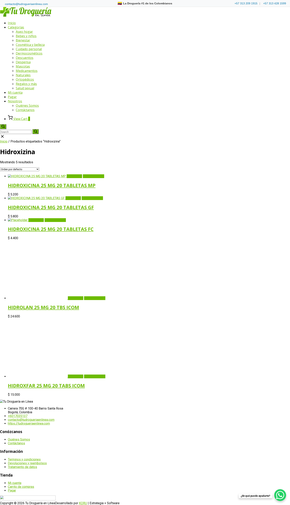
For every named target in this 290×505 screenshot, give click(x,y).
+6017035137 (17, 416)
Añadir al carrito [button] (93, 176)
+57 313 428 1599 (274, 3)
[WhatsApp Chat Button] (280, 495)
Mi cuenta (15, 92)
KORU (83, 503)
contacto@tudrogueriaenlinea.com (26, 4)
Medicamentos (26, 71)
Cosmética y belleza (30, 44)
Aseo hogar (24, 31)
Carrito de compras (21, 487)
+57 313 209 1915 (246, 3)
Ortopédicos (25, 79)
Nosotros (15, 101)
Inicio (12, 23)
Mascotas (23, 66)
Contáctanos (25, 110)
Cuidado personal (29, 49)
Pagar (12, 97)
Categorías (16, 27)
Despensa (23, 62)
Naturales (23, 75)
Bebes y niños (26, 36)
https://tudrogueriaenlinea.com (29, 423)
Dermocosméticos (29, 53)
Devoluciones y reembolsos (27, 463)
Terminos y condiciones (24, 459)
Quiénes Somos (27, 105)
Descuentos (24, 58)
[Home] (25, 16)
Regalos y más (26, 84)
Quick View (74, 176)
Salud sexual (25, 88)
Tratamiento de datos (22, 467)
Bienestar (23, 40)
